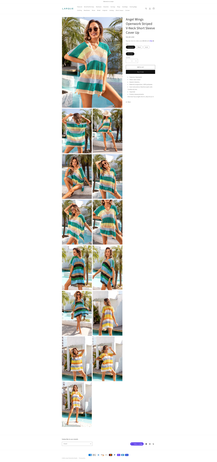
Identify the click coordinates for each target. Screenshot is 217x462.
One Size (130, 54)
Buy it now (140, 72)
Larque (66, 458)
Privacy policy (82, 458)
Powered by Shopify (73, 458)
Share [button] (129, 102)
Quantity (128, 57)
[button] (146, 8)
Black (139, 47)
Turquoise (130, 47)
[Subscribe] (90, 444)
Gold (146, 47)
